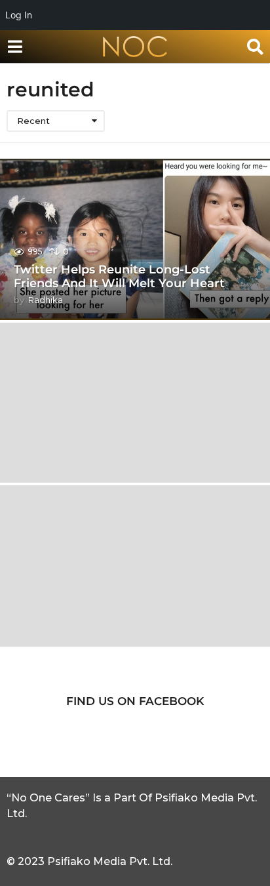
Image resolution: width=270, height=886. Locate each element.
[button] (15, 46)
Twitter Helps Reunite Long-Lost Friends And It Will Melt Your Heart (119, 276)
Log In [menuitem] (18, 14)
